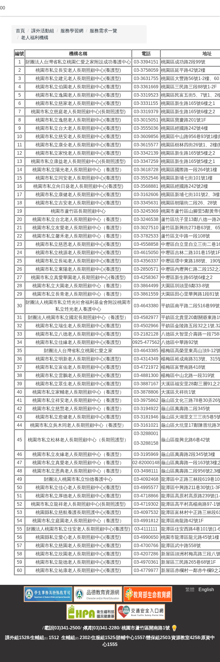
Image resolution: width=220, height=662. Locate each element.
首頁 (20, 30)
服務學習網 (71, 30)
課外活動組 (42, 30)
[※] (174, 627)
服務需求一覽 (103, 30)
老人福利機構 (34, 37)
